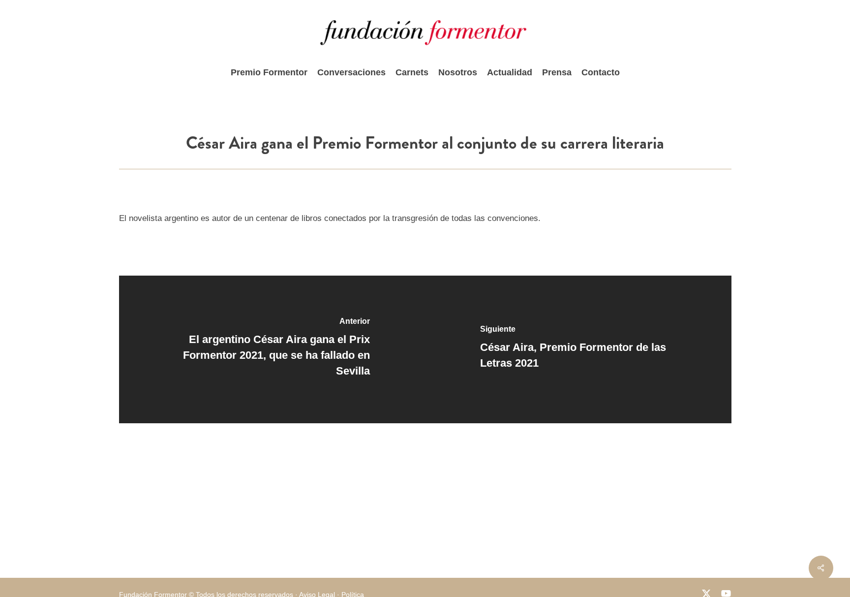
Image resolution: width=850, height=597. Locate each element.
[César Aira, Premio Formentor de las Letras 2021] (578, 349)
